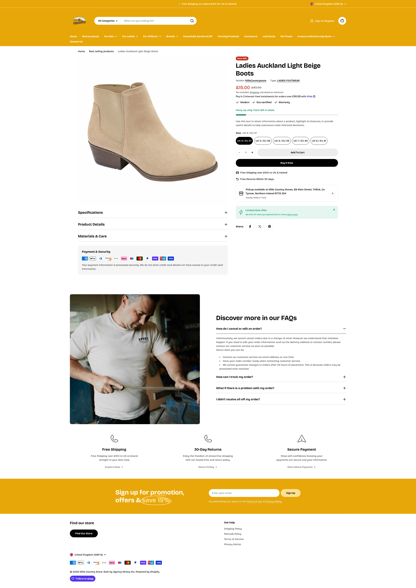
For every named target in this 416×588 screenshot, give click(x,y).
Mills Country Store (91, 571)
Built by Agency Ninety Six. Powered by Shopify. (132, 571)
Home (81, 51)
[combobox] (145, 21)
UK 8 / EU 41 (319, 140)
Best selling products (101, 51)
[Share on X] (260, 226)
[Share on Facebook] (250, 226)
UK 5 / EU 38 (263, 140)
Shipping (254, 92)
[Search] (192, 21)
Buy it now (286, 162)
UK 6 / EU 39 (281, 140)
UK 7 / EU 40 (300, 140)
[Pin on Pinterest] (269, 226)
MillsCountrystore (255, 80)
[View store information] (332, 193)
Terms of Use (254, 501)
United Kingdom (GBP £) (329, 3)
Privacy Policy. (273, 501)
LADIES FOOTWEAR (288, 80)
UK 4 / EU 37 (244, 140)
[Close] (334, 210)
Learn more (292, 214)
